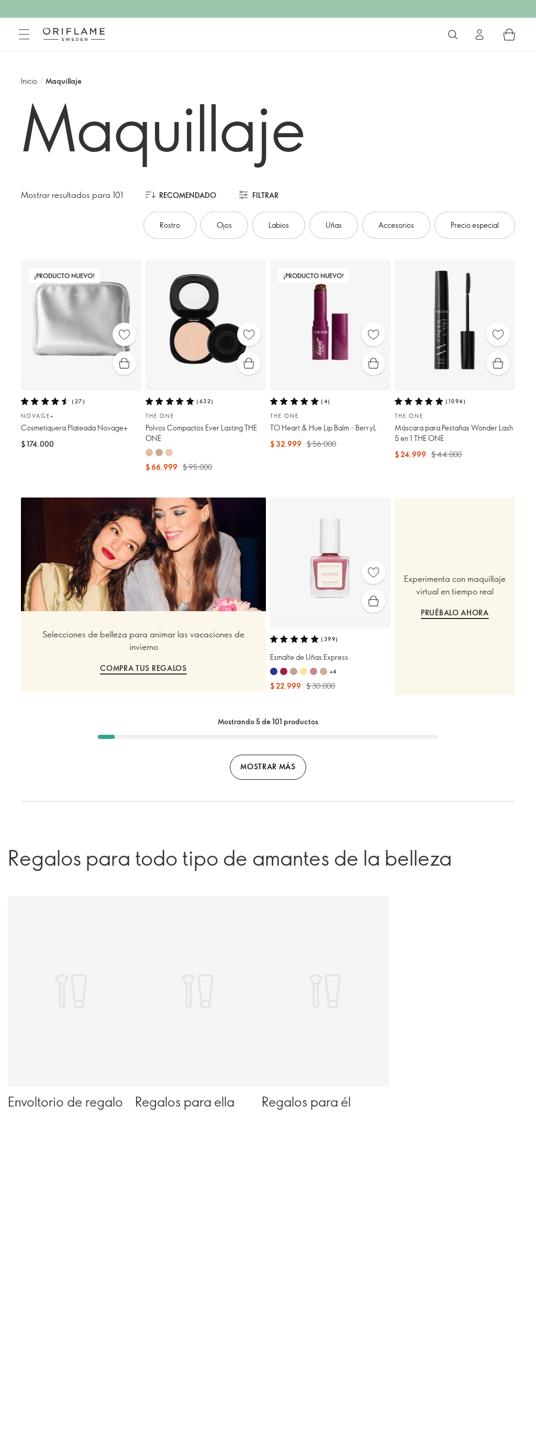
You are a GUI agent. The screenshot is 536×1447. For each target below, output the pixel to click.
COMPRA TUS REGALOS (143, 668)
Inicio (29, 81)
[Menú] (24, 34)
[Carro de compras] (509, 35)
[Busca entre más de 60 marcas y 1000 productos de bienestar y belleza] (453, 34)
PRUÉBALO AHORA (455, 612)
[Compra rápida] (124, 363)
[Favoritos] (124, 334)
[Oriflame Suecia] (73, 34)
